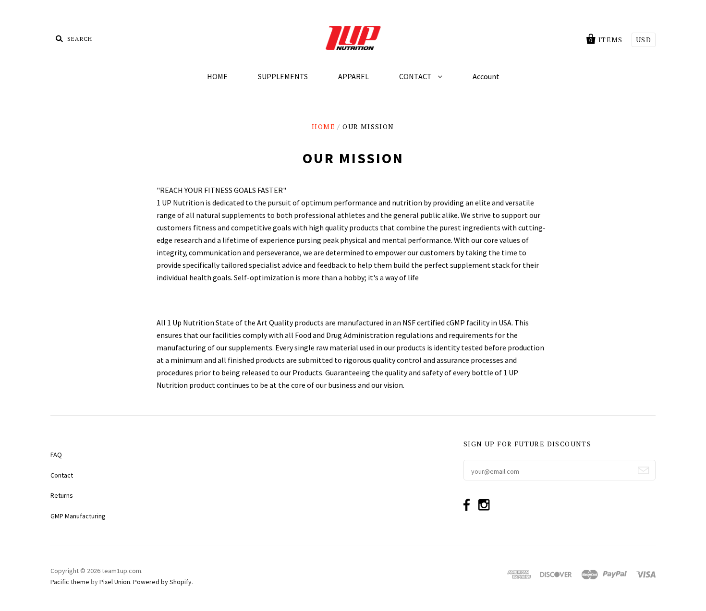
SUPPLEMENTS (283, 76)
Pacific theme (69, 581)
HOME (217, 76)
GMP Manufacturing (78, 516)
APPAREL (353, 76)
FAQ (56, 454)
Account (486, 76)
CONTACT (416, 76)
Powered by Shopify (162, 581)
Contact (61, 475)
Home (323, 126)
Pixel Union (114, 581)
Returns (61, 495)
